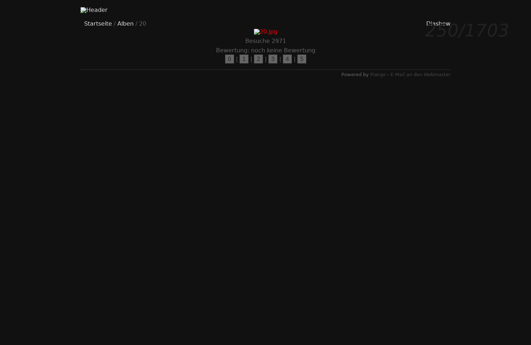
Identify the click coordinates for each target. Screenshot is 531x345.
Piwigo (378, 74)
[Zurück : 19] (109, 139)
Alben (125, 23)
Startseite (98, 23)
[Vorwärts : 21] (427, 139)
